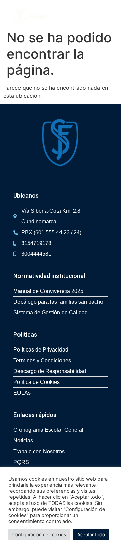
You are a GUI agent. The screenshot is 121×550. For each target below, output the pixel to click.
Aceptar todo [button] (91, 534)
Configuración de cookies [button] (39, 534)
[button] (112, 17)
